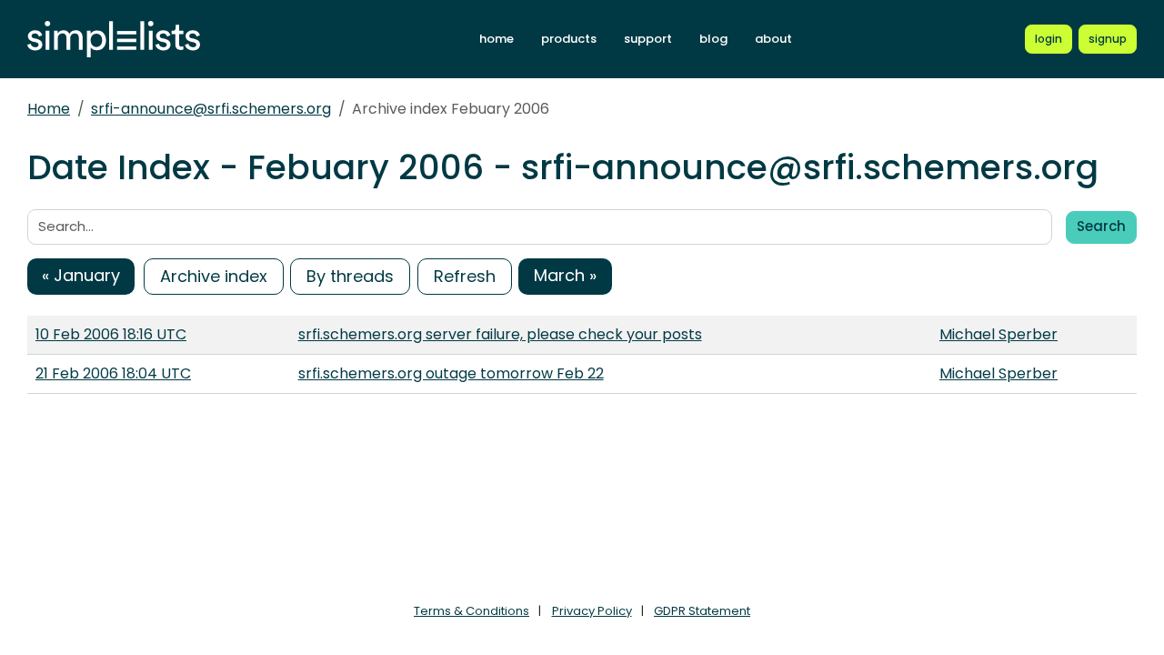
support (648, 38)
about (773, 38)
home (496, 38)
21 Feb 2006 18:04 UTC (113, 373)
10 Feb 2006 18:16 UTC (110, 334)
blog (713, 38)
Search (1101, 226)
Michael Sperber (998, 334)
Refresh (465, 276)
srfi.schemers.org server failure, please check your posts (500, 334)
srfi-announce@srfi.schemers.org (211, 108)
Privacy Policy (592, 611)
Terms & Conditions (471, 611)
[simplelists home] (113, 39)
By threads (350, 276)
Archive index (213, 276)
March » (565, 275)
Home (48, 108)
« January (81, 275)
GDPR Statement (702, 611)
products (569, 38)
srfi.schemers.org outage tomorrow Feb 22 (451, 373)
